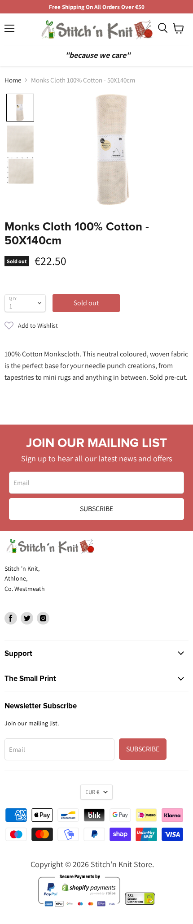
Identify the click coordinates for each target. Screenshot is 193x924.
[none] (20, 107)
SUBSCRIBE (96, 508)
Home (12, 80)
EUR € (92, 792)
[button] (96, 325)
